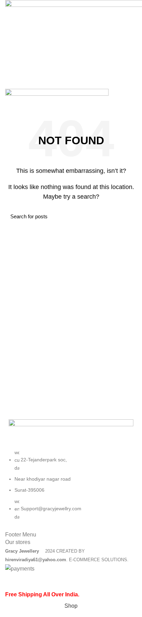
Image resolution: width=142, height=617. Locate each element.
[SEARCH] (127, 216)
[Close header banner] (8, 581)
